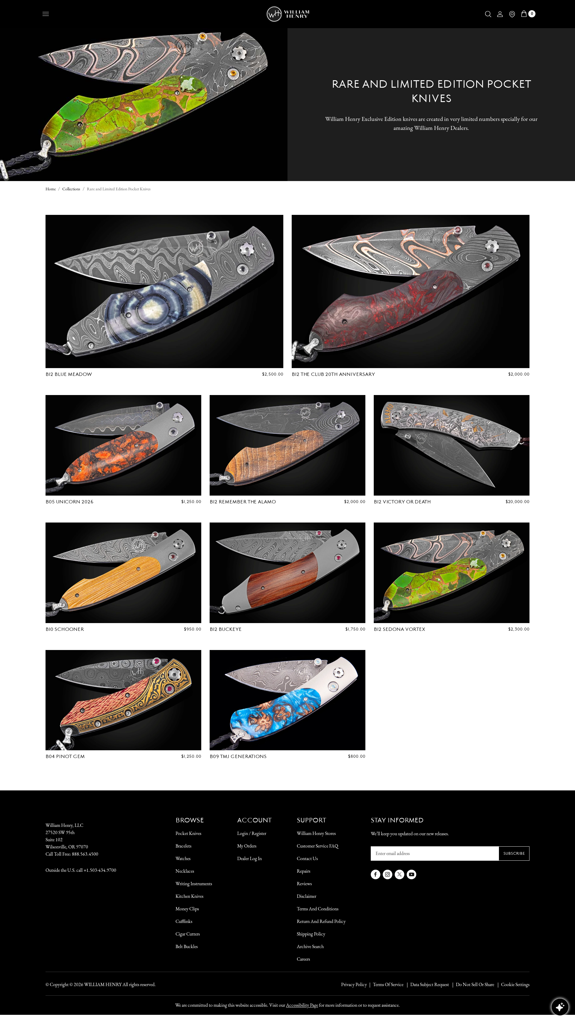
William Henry (103, 984)
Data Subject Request (429, 984)
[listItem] (472, 984)
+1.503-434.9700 (100, 870)
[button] (488, 14)
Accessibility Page (302, 1005)
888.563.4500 (85, 854)
